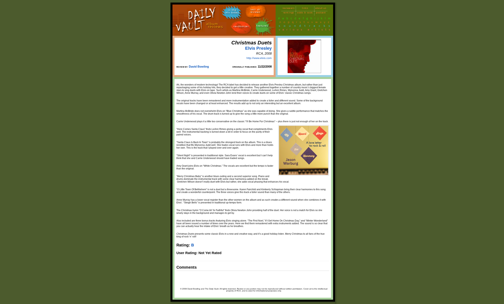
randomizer (241, 27)
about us (320, 9)
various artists (306, 30)
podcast (321, 13)
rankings (288, 13)
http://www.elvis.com (259, 58)
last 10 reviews (255, 11)
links (305, 9)
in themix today (232, 12)
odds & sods (305, 13)
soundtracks (306, 26)
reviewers (289, 9)
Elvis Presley (258, 48)
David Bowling (199, 66)
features (262, 26)
